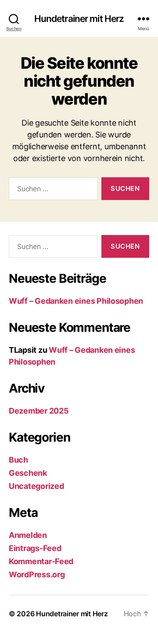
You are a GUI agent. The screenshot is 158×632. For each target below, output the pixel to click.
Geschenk (28, 473)
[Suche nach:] (51, 190)
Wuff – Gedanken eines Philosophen (76, 300)
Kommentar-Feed (41, 561)
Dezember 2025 (39, 410)
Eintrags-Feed (35, 548)
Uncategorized (36, 486)
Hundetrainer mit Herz (79, 18)
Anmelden (28, 535)
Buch (18, 459)
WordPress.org (37, 574)
